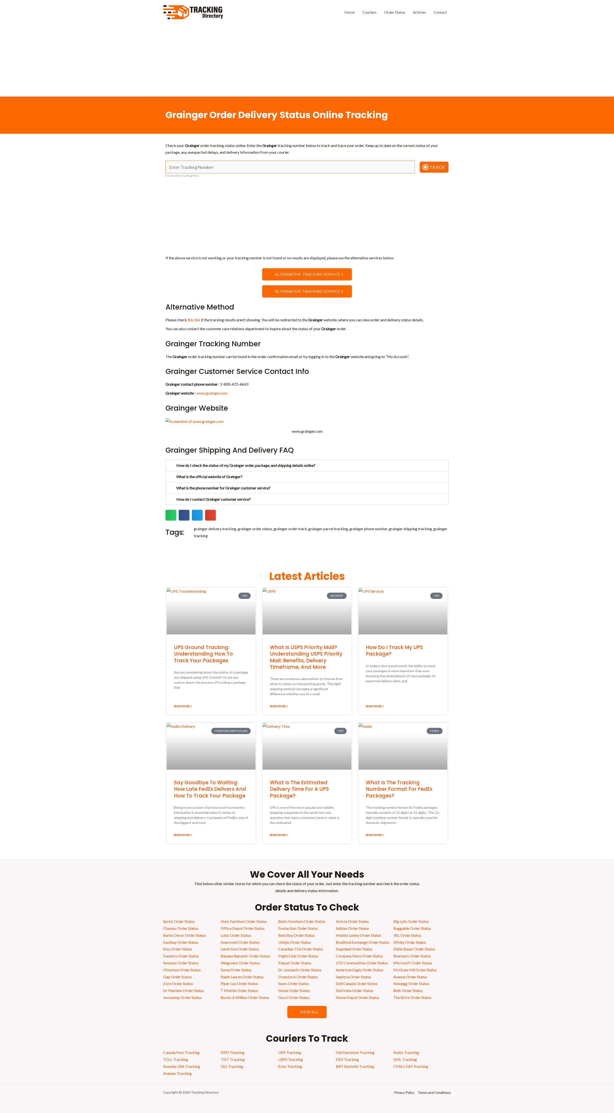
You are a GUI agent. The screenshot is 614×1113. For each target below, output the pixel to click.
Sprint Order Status (179, 921)
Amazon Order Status (181, 963)
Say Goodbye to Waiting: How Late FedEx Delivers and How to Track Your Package (210, 789)
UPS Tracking (289, 1052)
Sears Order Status (293, 983)
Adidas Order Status (352, 928)
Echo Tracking (290, 1066)
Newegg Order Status (411, 983)
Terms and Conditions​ (434, 1092)
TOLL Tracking (175, 1059)
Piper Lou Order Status (239, 983)
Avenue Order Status (410, 976)
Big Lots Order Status (411, 921)
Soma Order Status (236, 969)
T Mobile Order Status (239, 990)
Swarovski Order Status (240, 942)
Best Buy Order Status (296, 935)
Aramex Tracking (177, 1073)
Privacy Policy (404, 1092)
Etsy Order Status (177, 949)
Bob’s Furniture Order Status (301, 921)
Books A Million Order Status (245, 997)
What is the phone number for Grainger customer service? (223, 488)
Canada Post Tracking (181, 1052)
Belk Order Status (408, 990)
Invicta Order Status (352, 921)
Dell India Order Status (354, 990)
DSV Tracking (347, 1059)
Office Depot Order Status (243, 928)
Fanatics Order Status (181, 956)
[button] (307, 465)
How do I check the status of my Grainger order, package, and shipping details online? (245, 465)
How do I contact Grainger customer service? (213, 499)
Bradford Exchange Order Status (363, 942)
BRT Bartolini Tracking (355, 1066)
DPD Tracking (232, 1052)
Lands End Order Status (240, 949)
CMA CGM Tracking (410, 1066)
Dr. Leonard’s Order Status (299, 969)
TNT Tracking (233, 1059)
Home (349, 12)
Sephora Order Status (353, 976)
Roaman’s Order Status (412, 956)
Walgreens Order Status (240, 963)
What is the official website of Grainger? (209, 476)
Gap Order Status (177, 976)
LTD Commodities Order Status (362, 963)
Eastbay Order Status (180, 942)
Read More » (183, 706)
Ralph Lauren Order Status (242, 976)
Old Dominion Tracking (355, 1052)
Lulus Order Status (236, 935)
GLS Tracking (232, 1066)
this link (194, 319)
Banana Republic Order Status (245, 956)
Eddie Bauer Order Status (414, 949)
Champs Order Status (180, 928)
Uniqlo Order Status (294, 942)
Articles (419, 12)
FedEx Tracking (406, 1052)
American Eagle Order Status (359, 969)
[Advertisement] (307, 60)
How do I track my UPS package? (394, 650)
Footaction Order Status (298, 928)
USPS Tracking (290, 1059)
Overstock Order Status (298, 976)
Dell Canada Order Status (357, 983)
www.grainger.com (211, 393)
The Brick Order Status (412, 997)
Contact (440, 12)
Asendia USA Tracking (181, 1066)
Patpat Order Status (294, 963)
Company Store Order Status (359, 956)
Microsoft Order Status (412, 963)
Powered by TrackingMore (182, 175)
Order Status (394, 12)
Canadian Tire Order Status (300, 949)
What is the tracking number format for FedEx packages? (399, 789)
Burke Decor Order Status (184, 935)
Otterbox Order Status (182, 969)
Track (437, 167)
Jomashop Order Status (182, 997)
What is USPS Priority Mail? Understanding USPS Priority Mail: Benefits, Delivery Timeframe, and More (306, 657)
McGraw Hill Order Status (415, 969)
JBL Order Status (407, 935)
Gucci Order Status (294, 997)
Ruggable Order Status (412, 928)
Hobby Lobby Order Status (358, 935)
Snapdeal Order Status (354, 949)
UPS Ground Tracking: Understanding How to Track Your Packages (203, 654)
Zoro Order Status (178, 983)
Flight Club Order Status (298, 956)
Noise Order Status (294, 990)
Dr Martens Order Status (183, 990)
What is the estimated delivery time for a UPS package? (299, 789)
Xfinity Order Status (409, 942)
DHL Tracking (405, 1059)
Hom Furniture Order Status (244, 921)
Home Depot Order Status (357, 997)
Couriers (369, 12)
